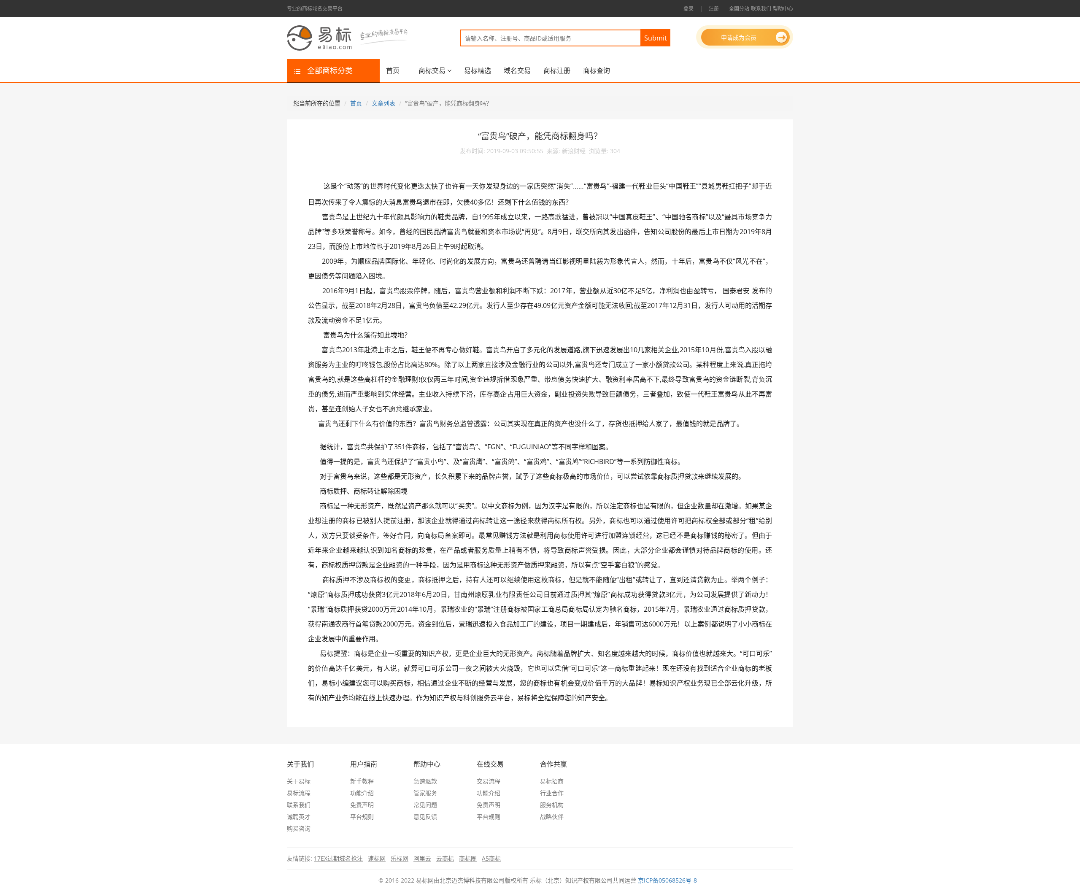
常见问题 (425, 805)
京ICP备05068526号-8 (667, 880)
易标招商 (552, 781)
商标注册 (556, 70)
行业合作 (552, 793)
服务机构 (552, 805)
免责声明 (362, 805)
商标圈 (468, 858)
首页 (393, 70)
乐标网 (399, 858)
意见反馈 (425, 817)
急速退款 (425, 781)
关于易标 (298, 781)
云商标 (445, 858)
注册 (714, 8)
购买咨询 (298, 828)
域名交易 (517, 70)
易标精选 (477, 70)
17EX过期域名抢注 (338, 858)
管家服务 (425, 793)
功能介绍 (362, 793)
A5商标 (491, 858)
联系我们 (761, 8)
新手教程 (362, 781)
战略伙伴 (552, 817)
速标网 (377, 858)
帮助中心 (783, 8)
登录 (688, 8)
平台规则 (362, 817)
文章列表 (383, 103)
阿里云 (422, 858)
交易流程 (488, 781)
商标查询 (596, 70)
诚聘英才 (298, 817)
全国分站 (739, 8)
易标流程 (298, 793)
